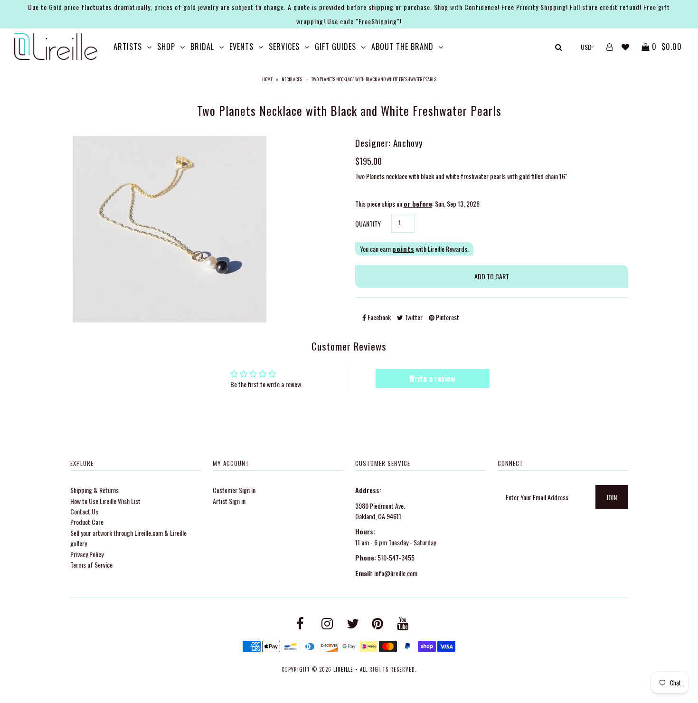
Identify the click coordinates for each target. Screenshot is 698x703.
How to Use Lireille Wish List (105, 501)
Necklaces (292, 79)
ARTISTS (127, 46)
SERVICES (284, 46)
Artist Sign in (229, 501)
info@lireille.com (395, 573)
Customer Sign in (234, 490)
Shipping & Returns (94, 490)
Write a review (432, 378)
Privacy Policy (87, 554)
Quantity (368, 223)
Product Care (87, 522)
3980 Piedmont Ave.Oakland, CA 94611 (380, 511)
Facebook (378, 317)
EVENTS (241, 46)
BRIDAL (202, 46)
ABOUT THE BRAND (402, 46)
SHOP (166, 46)
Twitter (413, 317)
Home (267, 79)
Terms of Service (91, 565)
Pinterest (446, 317)
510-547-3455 (396, 557)
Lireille (343, 669)
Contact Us (84, 511)
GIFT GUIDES (335, 46)
